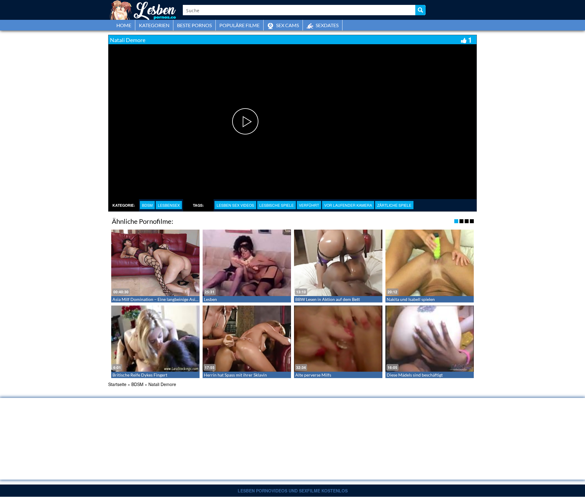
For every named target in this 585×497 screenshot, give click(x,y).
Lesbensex (169, 205)
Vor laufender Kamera (348, 205)
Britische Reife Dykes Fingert (139, 374)
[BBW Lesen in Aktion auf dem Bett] (338, 263)
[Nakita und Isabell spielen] (429, 263)
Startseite (117, 384)
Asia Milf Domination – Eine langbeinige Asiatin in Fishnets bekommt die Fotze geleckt (193, 299)
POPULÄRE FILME (239, 25)
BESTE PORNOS (194, 25)
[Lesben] (247, 263)
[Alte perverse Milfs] (338, 339)
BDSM (147, 205)
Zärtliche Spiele (394, 205)
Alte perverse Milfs (313, 374)
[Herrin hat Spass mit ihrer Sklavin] (247, 339)
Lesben (210, 299)
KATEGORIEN (154, 25)
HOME (123, 25)
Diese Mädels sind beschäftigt (415, 374)
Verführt (309, 205)
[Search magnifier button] (420, 10)
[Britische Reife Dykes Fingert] (155, 339)
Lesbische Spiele (276, 205)
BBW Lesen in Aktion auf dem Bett (327, 299)
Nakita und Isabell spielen (411, 299)
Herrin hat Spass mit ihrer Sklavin (235, 374)
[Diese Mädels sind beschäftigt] (429, 339)
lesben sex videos (235, 205)
